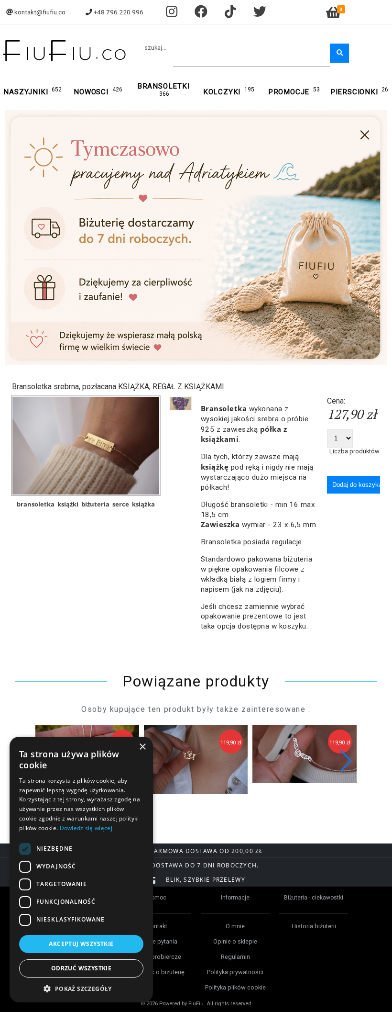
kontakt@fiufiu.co (39, 12)
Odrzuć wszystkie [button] (81, 968)
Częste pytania (157, 941)
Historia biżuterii (314, 926)
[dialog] (81, 869)
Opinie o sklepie (235, 941)
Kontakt (156, 926)
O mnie (235, 926)
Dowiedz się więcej (86, 828)
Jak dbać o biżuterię (157, 972)
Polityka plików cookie (235, 987)
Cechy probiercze (157, 956)
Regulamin (235, 956)
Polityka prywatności (235, 972)
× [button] (142, 747)
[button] (345, 760)
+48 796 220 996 (118, 12)
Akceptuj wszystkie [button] (81, 944)
